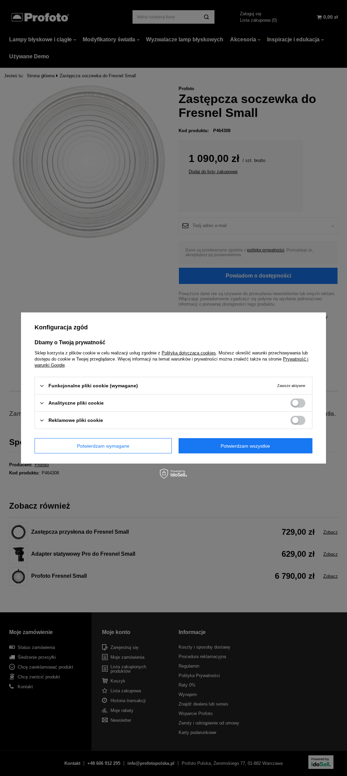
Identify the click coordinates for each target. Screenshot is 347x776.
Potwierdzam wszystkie (245, 445)
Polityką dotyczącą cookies (189, 352)
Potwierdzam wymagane (103, 445)
